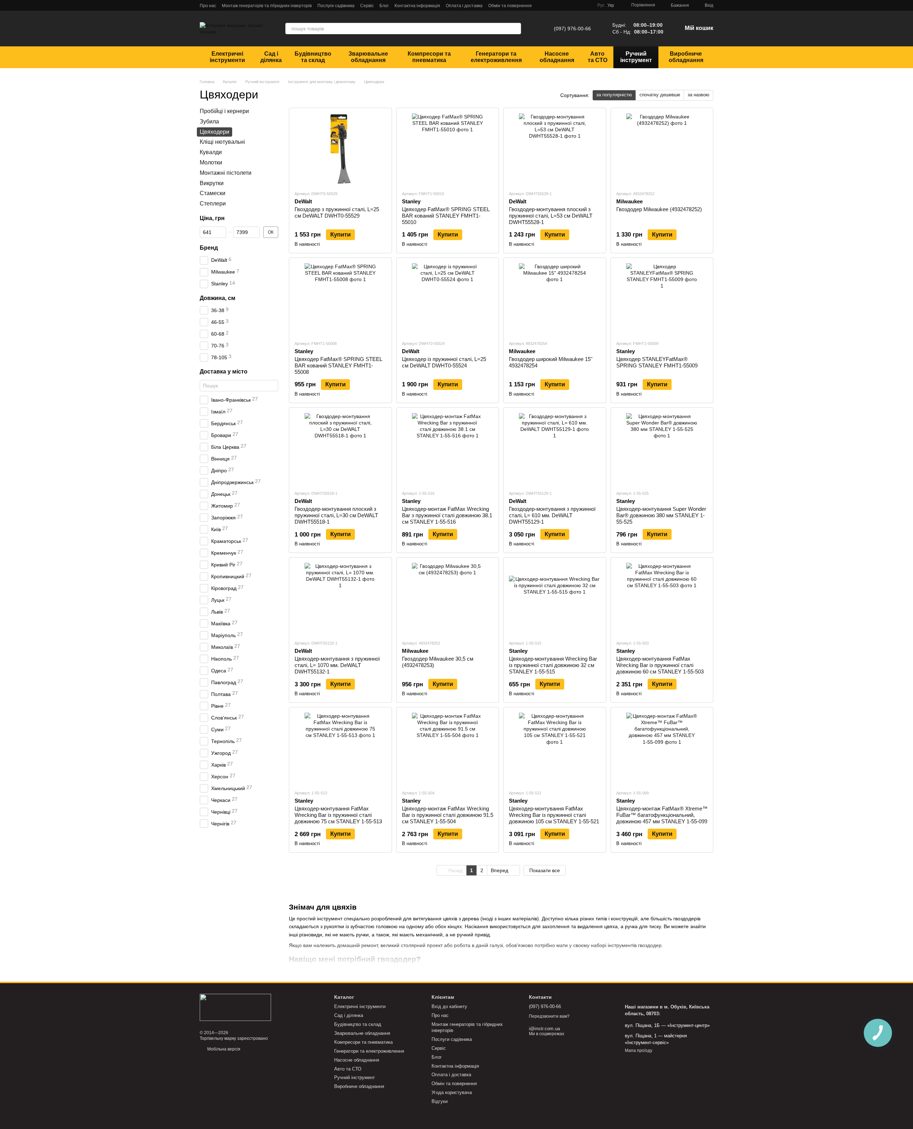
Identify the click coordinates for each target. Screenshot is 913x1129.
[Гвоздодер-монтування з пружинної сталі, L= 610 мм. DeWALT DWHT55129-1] (555, 448)
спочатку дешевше (659, 94)
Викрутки (212, 183)
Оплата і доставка (464, 5)
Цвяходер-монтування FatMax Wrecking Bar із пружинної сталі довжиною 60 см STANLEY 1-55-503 (660, 665)
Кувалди (211, 152)
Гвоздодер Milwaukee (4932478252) (659, 209)
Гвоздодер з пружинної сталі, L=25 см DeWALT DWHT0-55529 (337, 212)
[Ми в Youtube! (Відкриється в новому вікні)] (579, 5)
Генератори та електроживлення (496, 57)
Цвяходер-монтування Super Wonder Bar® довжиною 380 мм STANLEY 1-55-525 (661, 515)
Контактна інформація (417, 5)
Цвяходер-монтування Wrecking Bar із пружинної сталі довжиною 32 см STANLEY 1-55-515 (553, 665)
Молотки (211, 162)
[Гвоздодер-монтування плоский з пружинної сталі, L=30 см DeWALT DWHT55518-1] (340, 448)
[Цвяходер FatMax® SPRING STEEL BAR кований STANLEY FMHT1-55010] (448, 149)
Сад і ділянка (271, 57)
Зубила (209, 121)
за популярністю (614, 94)
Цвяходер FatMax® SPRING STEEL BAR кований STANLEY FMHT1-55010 (445, 215)
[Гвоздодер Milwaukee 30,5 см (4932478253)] (448, 598)
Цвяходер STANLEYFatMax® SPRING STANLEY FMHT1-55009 (657, 362)
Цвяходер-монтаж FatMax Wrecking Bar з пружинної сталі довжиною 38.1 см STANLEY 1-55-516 (447, 515)
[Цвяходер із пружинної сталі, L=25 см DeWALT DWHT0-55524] (448, 299)
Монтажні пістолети (225, 172)
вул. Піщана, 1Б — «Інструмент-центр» (667, 1025)
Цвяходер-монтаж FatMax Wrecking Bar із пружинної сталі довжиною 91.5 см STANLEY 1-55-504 (447, 814)
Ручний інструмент (636, 57)
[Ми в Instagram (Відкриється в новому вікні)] (570, 5)
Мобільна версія (223, 1049)
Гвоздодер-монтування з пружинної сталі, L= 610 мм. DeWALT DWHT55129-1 (552, 515)
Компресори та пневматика (429, 57)
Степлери (213, 203)
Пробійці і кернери (224, 111)
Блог (384, 5)
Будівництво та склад (313, 57)
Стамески (212, 193)
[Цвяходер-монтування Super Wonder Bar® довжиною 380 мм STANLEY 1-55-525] (662, 448)
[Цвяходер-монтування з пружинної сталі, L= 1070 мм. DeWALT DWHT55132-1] (340, 598)
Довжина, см (217, 298)
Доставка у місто (224, 371)
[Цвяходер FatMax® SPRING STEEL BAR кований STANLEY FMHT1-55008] (340, 299)
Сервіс (367, 5)
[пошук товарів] (515, 28)
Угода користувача (452, 1092)
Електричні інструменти (227, 57)
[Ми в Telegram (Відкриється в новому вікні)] (553, 5)
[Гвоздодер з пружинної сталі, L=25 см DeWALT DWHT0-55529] (340, 149)
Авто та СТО (597, 57)
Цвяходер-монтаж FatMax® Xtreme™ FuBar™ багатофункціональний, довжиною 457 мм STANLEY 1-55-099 (662, 814)
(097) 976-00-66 (572, 28)
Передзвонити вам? (549, 1016)
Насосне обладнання (557, 57)
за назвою (698, 94)
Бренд (209, 247)
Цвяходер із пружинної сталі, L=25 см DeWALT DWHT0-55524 (444, 362)
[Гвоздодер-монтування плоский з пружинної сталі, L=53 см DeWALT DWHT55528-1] (555, 149)
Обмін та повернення (510, 5)
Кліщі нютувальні (222, 142)
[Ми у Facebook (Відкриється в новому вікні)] (562, 5)
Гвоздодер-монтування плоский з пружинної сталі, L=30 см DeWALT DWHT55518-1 (336, 515)
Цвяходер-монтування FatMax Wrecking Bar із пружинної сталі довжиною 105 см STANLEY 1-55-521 (554, 814)
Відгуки (440, 1101)
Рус (601, 5)
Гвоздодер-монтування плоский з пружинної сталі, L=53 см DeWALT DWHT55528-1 (550, 215)
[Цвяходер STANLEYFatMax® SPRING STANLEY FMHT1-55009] (662, 299)
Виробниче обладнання (686, 57)
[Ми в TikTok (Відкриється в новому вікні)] (587, 5)
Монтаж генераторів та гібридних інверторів (267, 5)
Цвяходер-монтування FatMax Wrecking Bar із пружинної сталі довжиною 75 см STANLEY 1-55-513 (338, 814)
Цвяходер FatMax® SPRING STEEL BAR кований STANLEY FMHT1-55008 (338, 365)
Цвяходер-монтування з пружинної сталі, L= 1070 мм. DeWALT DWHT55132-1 (337, 665)
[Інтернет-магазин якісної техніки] (235, 1007)
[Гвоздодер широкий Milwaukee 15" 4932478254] (555, 299)
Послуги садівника (336, 5)
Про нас (208, 5)
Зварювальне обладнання (368, 57)
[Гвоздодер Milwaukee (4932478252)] (662, 149)
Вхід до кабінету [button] (449, 1006)
